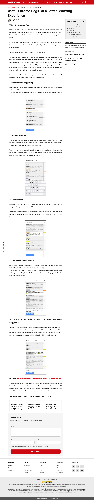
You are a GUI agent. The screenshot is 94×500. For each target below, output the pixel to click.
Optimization (27, 465)
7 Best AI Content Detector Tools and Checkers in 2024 (74, 51)
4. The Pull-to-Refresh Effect (73, 32)
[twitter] (3, 242)
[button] (83, 2)
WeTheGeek (14, 2)
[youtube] (73, 470)
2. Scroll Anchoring (71, 28)
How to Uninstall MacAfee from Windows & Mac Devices (73, 64)
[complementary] (3, 251)
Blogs (57, 465)
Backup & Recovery (28, 467)
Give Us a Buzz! (59, 472)
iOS (9, 472)
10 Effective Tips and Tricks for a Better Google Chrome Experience (39, 378)
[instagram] (77, 466)
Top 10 (55, 2)
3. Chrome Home (71, 30)
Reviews (61, 2)
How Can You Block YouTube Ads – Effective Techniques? (74, 59)
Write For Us (59, 470)
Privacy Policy (46, 479)
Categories (58, 467)
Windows (10, 465)
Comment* (13, 426)
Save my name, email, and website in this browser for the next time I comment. (30, 446)
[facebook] (3, 239)
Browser (13, 7)
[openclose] (5, 2)
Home (9, 7)
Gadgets (42, 467)
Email (38, 439)
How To (49, 2)
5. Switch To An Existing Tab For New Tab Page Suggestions (75, 35)
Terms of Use (54, 479)
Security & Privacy (28, 470)
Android (10, 470)
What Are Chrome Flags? (73, 24)
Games (41, 465)
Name (12, 439)
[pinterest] (3, 245)
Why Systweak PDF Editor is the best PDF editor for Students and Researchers (75, 46)
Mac (9, 467)
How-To (42, 470)
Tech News (69, 2)
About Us (39, 479)
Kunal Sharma (16, 19)
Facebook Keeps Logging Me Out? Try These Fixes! (34, 407)
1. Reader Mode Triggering (73, 26)
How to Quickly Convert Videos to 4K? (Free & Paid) (75, 55)
